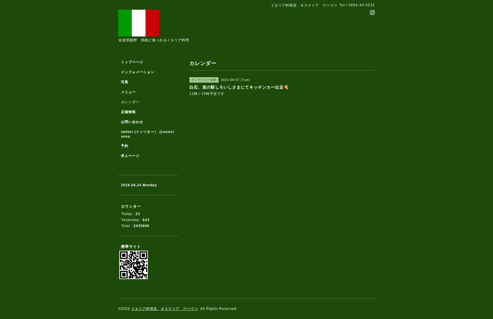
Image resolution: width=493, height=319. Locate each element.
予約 (124, 146)
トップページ (132, 62)
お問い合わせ (132, 122)
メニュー (128, 92)
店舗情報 (128, 112)
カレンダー (130, 102)
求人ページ (130, 156)
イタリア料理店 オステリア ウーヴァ (164, 309)
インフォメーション (137, 72)
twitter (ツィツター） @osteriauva (147, 134)
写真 (124, 82)
